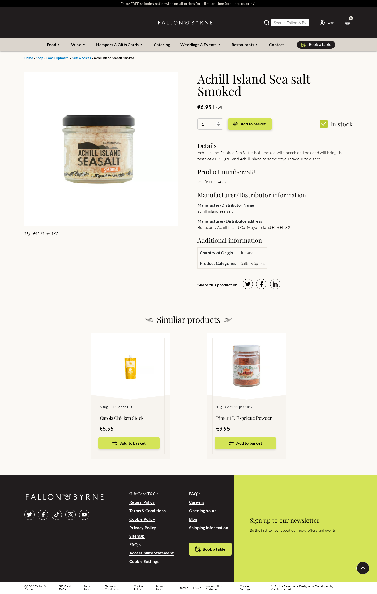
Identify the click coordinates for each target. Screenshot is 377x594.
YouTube (84, 515)
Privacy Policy (142, 527)
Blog (193, 519)
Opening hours (203, 510)
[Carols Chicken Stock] (130, 358)
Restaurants (243, 44)
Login (330, 22)
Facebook (43, 515)
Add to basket (253, 123)
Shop (39, 58)
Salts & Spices (81, 58)
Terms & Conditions (147, 510)
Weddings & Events (198, 44)
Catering (162, 44)
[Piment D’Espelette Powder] (246, 358)
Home (28, 58)
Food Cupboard (57, 58)
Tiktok (57, 515)
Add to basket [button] (133, 443)
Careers (196, 502)
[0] (349, 22)
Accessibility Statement (151, 552)
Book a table (320, 44)
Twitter (29, 515)
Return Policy (142, 502)
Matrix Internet (280, 589)
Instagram (70, 515)
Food (51, 44)
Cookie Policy (142, 519)
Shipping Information (208, 527)
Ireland (247, 252)
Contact (276, 44)
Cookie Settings (144, 561)
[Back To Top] (362, 568)
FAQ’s (135, 544)
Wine (76, 44)
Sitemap (136, 535)
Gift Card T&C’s (143, 493)
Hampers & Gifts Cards (117, 44)
